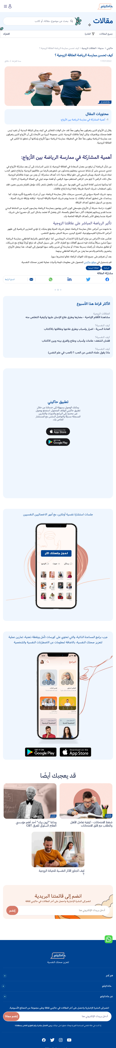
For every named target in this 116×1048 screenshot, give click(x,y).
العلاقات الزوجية (89, 48)
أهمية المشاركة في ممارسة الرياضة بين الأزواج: (83, 119)
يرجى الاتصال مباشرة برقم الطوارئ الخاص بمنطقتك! (33, 1025)
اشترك (6, 34)
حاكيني (110, 48)
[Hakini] (105, 7)
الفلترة (88, 34)
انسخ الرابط (9, 279)
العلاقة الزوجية (93, 268)
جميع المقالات (106, 34)
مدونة (101, 48)
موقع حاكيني (90, 262)
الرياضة (106, 268)
